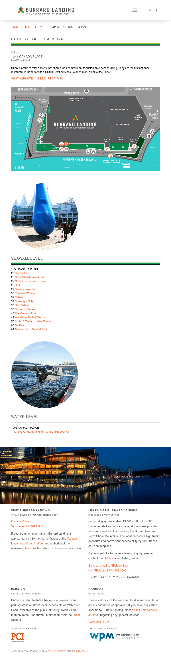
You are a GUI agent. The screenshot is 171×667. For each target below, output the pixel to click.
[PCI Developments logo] (17, 641)
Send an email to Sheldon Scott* (109, 565)
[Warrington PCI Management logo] (114, 641)
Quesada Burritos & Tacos (30, 281)
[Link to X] (150, 10)
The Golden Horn (25, 313)
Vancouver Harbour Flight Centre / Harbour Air (41, 431)
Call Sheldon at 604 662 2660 (107, 570)
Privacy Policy (56, 651)
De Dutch (20, 325)
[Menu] (134, 10)
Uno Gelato (22, 305)
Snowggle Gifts (24, 301)
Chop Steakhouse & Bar (29, 277)
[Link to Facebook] (156, 10)
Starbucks (21, 273)
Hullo (18, 285)
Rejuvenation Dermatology (31, 329)
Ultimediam (81, 651)
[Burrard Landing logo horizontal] (42, 10)
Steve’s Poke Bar (25, 289)
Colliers (108, 558)
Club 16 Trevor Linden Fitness (33, 321)
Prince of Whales (25, 293)
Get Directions (50, 78)
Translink (30, 548)
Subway (20, 297)
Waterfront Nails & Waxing (31, 317)
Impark (77, 615)
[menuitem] (134, 10)
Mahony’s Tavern (25, 309)
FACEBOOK (96, 622)
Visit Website (22, 78)
